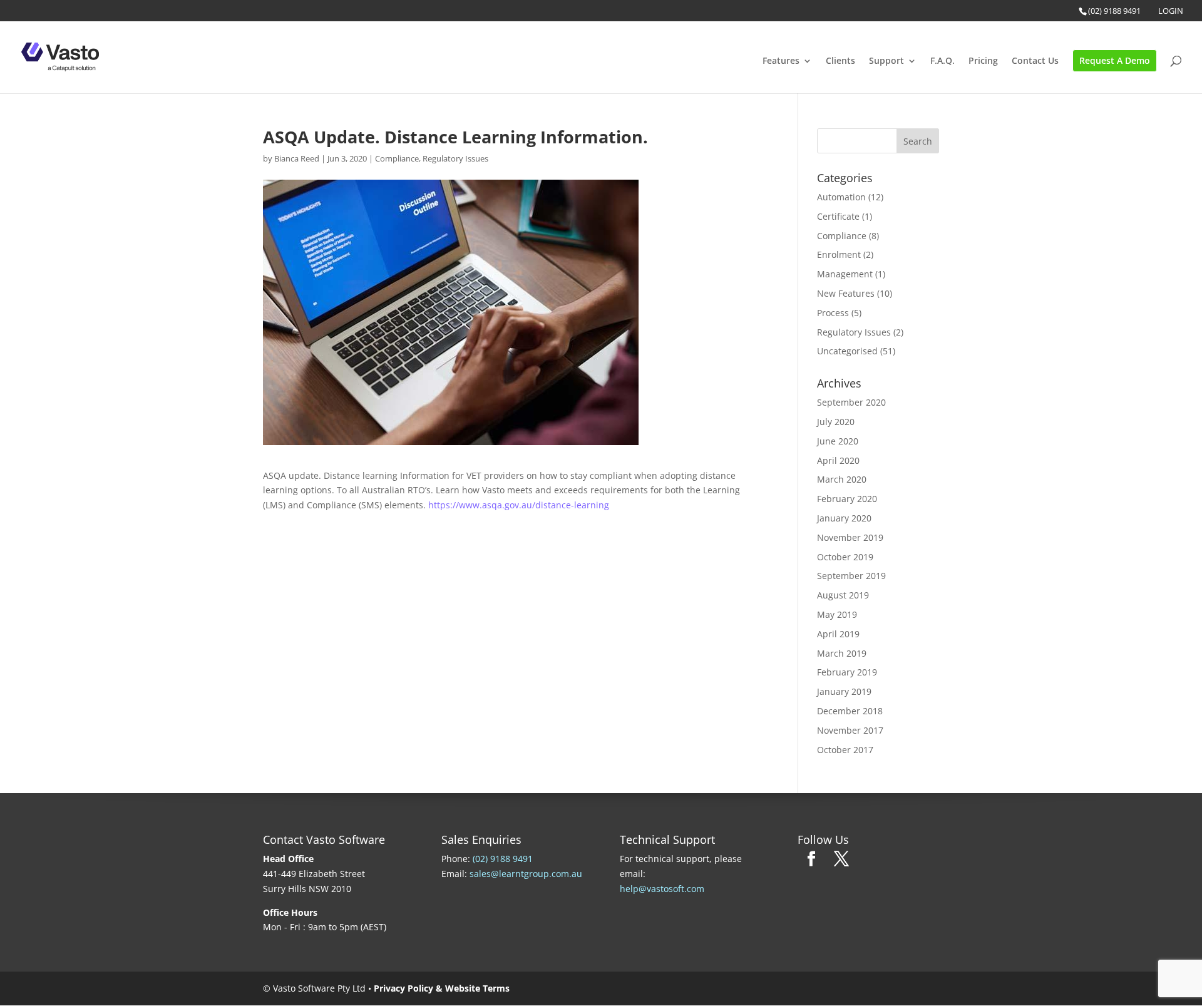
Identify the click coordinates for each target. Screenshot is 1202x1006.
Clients (840, 61)
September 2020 (851, 402)
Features (781, 61)
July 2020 (836, 422)
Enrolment (839, 254)
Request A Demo (1114, 60)
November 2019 (850, 537)
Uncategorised (847, 351)
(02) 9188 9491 (1114, 10)
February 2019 (847, 672)
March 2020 (841, 479)
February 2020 (847, 499)
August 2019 (843, 595)
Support (886, 61)
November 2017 (850, 730)
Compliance (397, 158)
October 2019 (845, 557)
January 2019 (844, 691)
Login (1170, 10)
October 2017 (845, 750)
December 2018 (850, 711)
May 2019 (837, 614)
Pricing (983, 61)
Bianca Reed (296, 158)
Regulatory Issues (455, 158)
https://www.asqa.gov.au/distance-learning (518, 505)
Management (845, 274)
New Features (846, 293)
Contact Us (1035, 61)
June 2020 (837, 441)
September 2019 (851, 576)
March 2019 (841, 653)
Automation (841, 197)
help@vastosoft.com (662, 889)
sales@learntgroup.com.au (526, 874)
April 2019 (838, 634)
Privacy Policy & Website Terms (442, 988)
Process (833, 313)
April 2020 (838, 460)
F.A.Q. (942, 61)
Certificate (838, 216)
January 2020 (844, 518)
